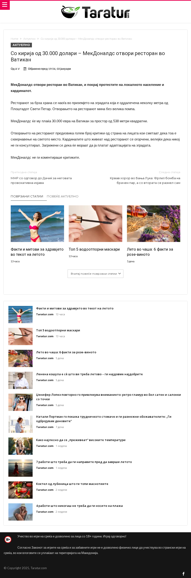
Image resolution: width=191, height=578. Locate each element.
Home (14, 38)
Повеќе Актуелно (62, 196)
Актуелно (29, 38)
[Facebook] (183, 574)
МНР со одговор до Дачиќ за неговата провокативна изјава (41, 177)
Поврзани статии (27, 196)
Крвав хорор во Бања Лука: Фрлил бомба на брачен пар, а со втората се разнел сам (145, 177)
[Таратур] (95, 5)
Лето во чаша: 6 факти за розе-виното (150, 252)
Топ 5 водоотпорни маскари (94, 249)
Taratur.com (44, 314)
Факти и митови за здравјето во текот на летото (37, 252)
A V (17, 68)
